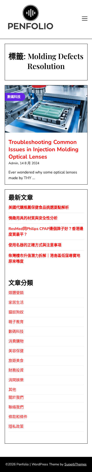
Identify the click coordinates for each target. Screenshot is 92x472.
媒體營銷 (16, 292)
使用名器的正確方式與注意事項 (34, 245)
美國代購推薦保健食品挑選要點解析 (38, 207)
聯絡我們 (16, 407)
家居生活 (16, 302)
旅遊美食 (16, 360)
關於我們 (16, 397)
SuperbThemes (75, 464)
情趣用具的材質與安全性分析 (33, 218)
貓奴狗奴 (16, 312)
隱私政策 (16, 426)
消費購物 (16, 341)
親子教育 (16, 322)
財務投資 (16, 370)
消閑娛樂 (16, 380)
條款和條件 (17, 417)
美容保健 (16, 351)
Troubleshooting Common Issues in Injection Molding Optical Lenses (43, 149)
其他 (12, 389)
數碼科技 (16, 331)
